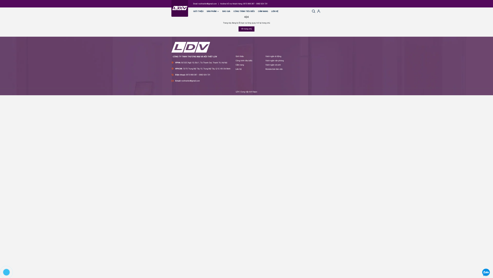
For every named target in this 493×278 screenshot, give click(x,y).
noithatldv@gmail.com (207, 4)
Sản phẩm (212, 11)
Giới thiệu (198, 11)
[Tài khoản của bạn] (318, 11)
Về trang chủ (246, 29)
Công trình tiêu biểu (244, 11)
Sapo (255, 92)
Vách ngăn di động (273, 56)
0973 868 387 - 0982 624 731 (255, 4)
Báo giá (226, 11)
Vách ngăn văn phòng (275, 61)
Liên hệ (274, 11)
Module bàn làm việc (274, 69)
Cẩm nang (263, 11)
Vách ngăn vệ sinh (273, 65)
